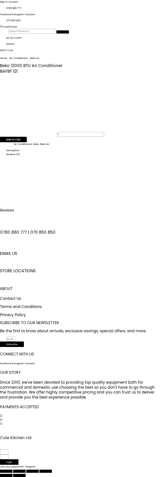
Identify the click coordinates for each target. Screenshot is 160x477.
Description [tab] (12, 150)
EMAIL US (8, 253)
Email (3, 339)
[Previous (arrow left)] (6, 475)
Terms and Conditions (21, 306)
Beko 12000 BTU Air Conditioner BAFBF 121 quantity (28, 134)
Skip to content (9, 1)
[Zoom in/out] (6, 471)
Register (30, 466)
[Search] (62, 32)
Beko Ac (34, 58)
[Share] (32, 471)
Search (4, 31)
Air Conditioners (18, 58)
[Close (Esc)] (45, 471)
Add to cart (13, 139)
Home (3, 58)
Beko (36, 144)
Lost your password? (12, 466)
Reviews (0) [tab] (13, 154)
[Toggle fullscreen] (19, 471)
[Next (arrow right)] (19, 475)
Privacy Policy (13, 315)
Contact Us (10, 298)
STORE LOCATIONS (18, 271)
